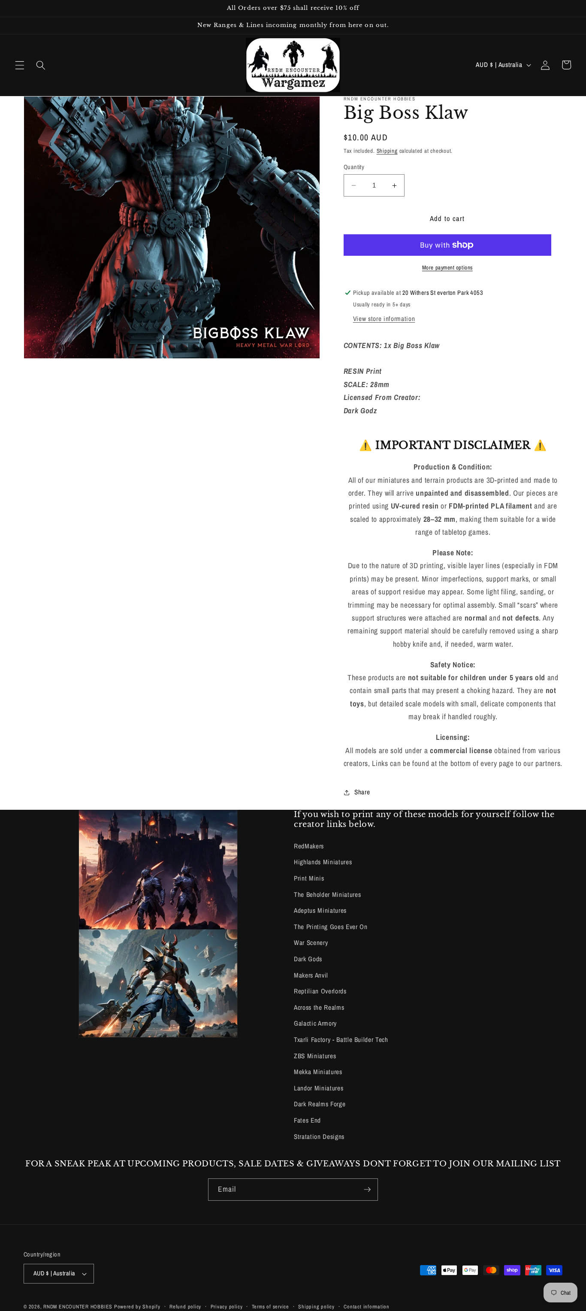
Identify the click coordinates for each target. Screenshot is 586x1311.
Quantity (354, 167)
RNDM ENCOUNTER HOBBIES (77, 1306)
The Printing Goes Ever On (331, 926)
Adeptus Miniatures (320, 910)
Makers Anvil (311, 975)
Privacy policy (227, 1306)
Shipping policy (316, 1306)
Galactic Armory (315, 1023)
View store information (384, 319)
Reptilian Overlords (320, 991)
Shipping (387, 150)
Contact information (367, 1306)
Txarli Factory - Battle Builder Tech (341, 1039)
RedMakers (309, 846)
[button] (19, 64)
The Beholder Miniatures (327, 894)
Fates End (307, 1120)
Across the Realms (319, 1007)
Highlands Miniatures (323, 861)
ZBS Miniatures (315, 1055)
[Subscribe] (367, 1189)
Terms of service (270, 1306)
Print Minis (309, 878)
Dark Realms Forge (319, 1103)
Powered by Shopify (137, 1306)
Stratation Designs (319, 1136)
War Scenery (311, 942)
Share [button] (362, 791)
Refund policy (185, 1306)
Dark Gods (308, 958)
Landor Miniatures (318, 1088)
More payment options (447, 267)
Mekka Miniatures (318, 1071)
